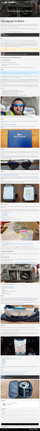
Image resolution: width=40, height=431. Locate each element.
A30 (8, 84)
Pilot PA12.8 (31, 116)
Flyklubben (4, 362)
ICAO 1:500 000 (4, 215)
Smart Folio (18, 332)
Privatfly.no (7, 42)
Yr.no (3, 363)
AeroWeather (4, 358)
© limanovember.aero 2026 (6, 429)
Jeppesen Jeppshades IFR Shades (28, 300)
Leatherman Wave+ (12, 287)
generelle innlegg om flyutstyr (17, 31)
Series (20, 1)
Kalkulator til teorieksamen (9, 40)
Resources (31, 1)
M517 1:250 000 (4, 213)
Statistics (18, 429)
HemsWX (3, 364)
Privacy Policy (13, 429)
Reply (16, 403)
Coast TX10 (10, 286)
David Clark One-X (30, 85)
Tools (27, 1)
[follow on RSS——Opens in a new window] (38, 429)
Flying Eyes (16, 155)
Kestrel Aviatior (10, 155)
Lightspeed (35, 85)
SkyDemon (4, 361)
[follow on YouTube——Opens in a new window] (34, 429)
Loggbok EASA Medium (12, 124)
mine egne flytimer (17, 372)
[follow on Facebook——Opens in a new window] (30, 429)
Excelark (2, 127)
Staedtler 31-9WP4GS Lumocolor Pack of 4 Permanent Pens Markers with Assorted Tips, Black (17, 243)
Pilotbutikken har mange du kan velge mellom (10, 174)
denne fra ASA (17, 262)
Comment (2, 417)
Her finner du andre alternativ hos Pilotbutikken (28, 262)
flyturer (26, 372)
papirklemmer (9, 248)
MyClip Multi (22, 366)
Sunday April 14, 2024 (12, 403)
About (34, 1)
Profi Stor (33, 178)
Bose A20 (5, 79)
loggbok (6, 121)
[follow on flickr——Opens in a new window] (36, 429)
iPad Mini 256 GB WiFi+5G (9, 332)
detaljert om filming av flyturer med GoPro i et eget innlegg (15, 374)
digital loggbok (16, 126)
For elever (23, 1)
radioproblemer (20, 91)
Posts (17, 1)
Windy (3, 359)
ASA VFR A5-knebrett (18, 176)
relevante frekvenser (25, 181)
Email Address (3, 413)
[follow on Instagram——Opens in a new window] (32, 429)
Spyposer (3, 292)
